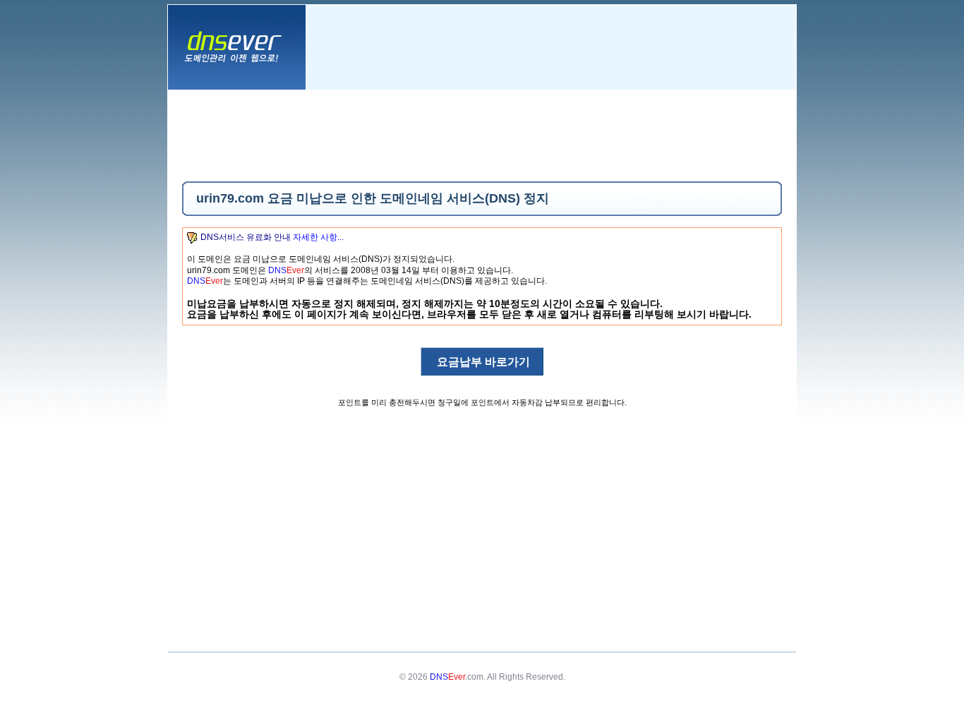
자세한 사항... (318, 237)
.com (456, 677)
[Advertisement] (482, 135)
